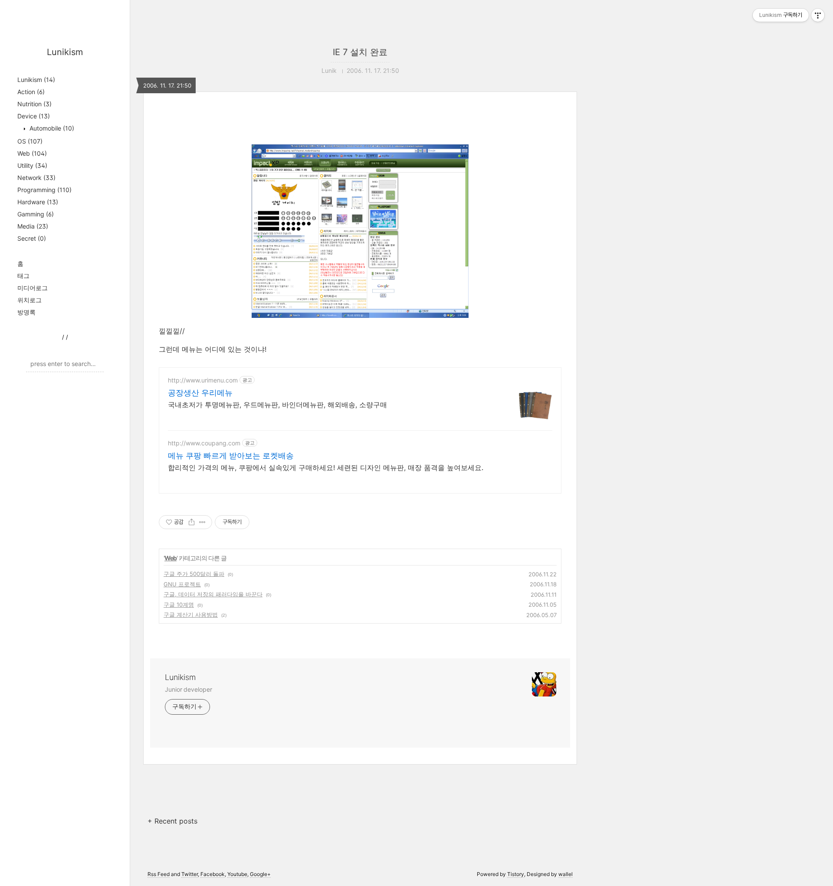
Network (36, 177)
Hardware (37, 202)
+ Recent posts (172, 821)
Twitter (189, 874)
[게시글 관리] (202, 522)
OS (30, 141)
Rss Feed (159, 874)
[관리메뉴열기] (817, 15)
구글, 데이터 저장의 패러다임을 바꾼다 (213, 594)
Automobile (51, 128)
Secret (31, 238)
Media (32, 226)
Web (32, 153)
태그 (23, 275)
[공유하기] (191, 522)
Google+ (260, 874)
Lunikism (65, 52)
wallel (565, 874)
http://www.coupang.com (204, 443)
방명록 (26, 312)
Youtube (237, 874)
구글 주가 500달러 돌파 (194, 573)
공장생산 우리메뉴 (200, 392)
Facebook (212, 874)
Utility (32, 165)
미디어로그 (32, 287)
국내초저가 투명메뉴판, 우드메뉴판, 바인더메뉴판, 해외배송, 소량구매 (277, 404)
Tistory (515, 874)
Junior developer (188, 689)
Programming (44, 189)
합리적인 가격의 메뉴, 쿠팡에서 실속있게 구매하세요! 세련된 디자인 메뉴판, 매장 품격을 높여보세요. (325, 467)
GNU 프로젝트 (182, 584)
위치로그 (29, 300)
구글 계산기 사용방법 (191, 614)
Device (33, 116)
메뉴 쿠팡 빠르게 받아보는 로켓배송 (231, 455)
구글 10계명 (179, 604)
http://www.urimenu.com (203, 380)
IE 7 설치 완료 (360, 52)
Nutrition (34, 104)
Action (31, 91)
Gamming (35, 214)
